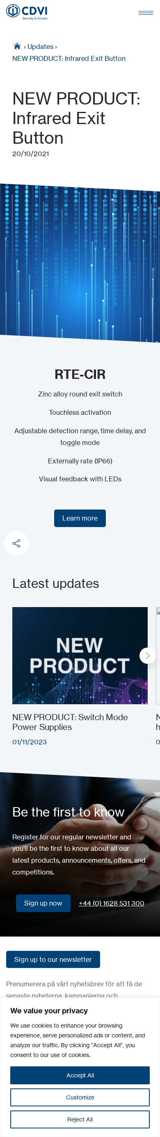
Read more (29, 613)
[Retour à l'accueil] (26, 12)
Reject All (80, 1119)
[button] (147, 655)
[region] (80, 1067)
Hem (17, 46)
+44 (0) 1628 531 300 (111, 903)
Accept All (80, 1075)
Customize (80, 1097)
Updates (40, 46)
